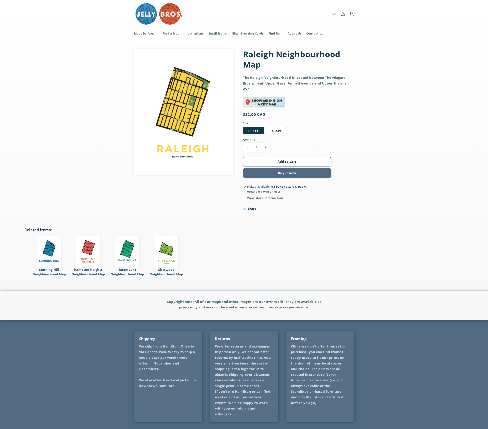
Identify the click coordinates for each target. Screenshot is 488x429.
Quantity (249, 139)
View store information (265, 198)
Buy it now (287, 173)
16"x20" (276, 130)
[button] (146, 33)
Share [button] (252, 209)
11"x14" (253, 130)
